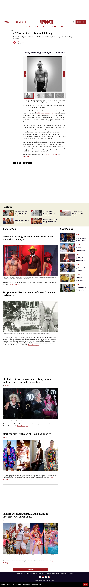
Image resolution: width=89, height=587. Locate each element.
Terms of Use (37, 584)
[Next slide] (64, 74)
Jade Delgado (6, 242)
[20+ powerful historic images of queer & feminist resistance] (30, 316)
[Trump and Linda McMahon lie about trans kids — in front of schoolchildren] (67, 288)
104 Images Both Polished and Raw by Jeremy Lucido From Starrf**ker (49, 214)
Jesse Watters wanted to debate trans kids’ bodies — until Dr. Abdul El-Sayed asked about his (81, 241)
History (54, 27)
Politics (28, 27)
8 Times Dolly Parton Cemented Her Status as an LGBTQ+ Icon (81, 259)
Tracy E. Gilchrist (7, 385)
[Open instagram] (26, 22)
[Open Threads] (23, 22)
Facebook (54, 154)
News (36, 27)
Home (4, 30)
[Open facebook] (16, 22)
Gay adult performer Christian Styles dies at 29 (80, 249)
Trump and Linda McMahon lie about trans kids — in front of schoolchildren (81, 290)
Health (45, 27)
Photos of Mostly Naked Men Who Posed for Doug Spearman (21, 213)
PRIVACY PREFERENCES (56, 573)
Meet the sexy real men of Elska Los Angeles (27, 434)
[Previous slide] (25, 74)
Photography (10, 30)
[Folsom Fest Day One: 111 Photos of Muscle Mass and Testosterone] (36, 221)
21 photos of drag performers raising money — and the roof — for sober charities (28, 380)
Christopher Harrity (21, 41)
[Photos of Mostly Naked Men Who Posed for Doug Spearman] (8, 213)
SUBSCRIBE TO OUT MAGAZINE (6, 22)
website (47, 154)
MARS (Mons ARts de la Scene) (46, 113)
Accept (85, 584)
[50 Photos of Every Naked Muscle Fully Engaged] (65, 213)
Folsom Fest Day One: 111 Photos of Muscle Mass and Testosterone (50, 221)
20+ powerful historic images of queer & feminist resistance (29, 294)
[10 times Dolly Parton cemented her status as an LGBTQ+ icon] (67, 257)
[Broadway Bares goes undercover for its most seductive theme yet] (30, 260)
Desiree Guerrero (7, 298)
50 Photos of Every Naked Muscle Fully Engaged (77, 213)
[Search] (73, 22)
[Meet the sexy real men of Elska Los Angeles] (30, 455)
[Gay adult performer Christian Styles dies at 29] (67, 247)
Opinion (61, 27)
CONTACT (18, 573)
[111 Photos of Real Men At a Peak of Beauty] (8, 221)
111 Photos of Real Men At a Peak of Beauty (22, 221)
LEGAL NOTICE (70, 573)
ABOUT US (23, 573)
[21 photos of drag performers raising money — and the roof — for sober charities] (30, 403)
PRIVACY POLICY (47, 573)
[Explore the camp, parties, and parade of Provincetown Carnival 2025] (30, 538)
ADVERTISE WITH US (39, 573)
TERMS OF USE (64, 573)
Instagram (26, 157)
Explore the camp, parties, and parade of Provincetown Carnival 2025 (25, 515)
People (77, 254)
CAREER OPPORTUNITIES (30, 573)
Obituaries (78, 244)
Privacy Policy (27, 584)
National (78, 234)
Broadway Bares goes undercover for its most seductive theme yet (28, 238)
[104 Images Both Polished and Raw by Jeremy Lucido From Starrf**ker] (36, 213)
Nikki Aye (5, 437)
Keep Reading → (14, 284)
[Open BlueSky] (19, 22)
